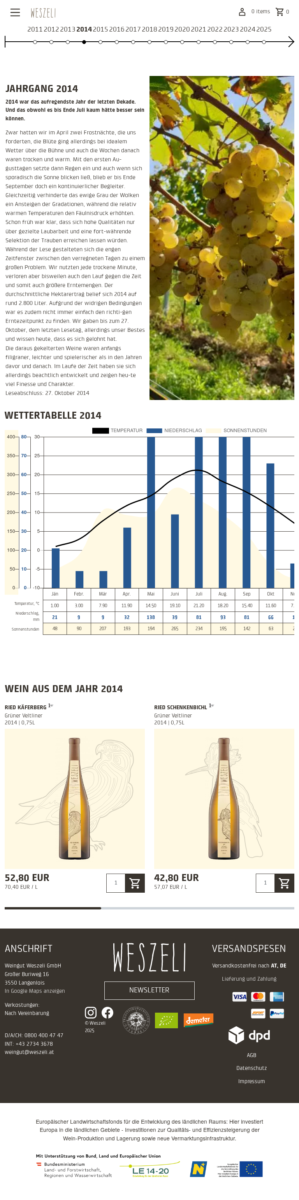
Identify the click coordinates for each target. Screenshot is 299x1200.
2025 (264, 29)
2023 (231, 29)
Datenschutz (251, 1068)
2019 (166, 29)
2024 (247, 29)
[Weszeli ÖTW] (134, 1020)
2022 (215, 29)
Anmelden (242, 12)
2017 (133, 29)
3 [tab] (246, 908)
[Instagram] (93, 1013)
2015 (100, 29)
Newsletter (149, 990)
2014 (84, 29)
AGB (251, 1055)
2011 (35, 29)
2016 (117, 29)
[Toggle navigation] (15, 12)
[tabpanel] (75, 797)
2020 (182, 29)
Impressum (251, 1081)
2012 (51, 29)
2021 (198, 29)
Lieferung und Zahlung (249, 979)
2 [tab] (149, 908)
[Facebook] (107, 1013)
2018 (149, 29)
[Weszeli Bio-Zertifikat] (164, 1020)
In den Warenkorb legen (135, 884)
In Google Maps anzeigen (35, 991)
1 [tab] (53, 908)
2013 (68, 29)
